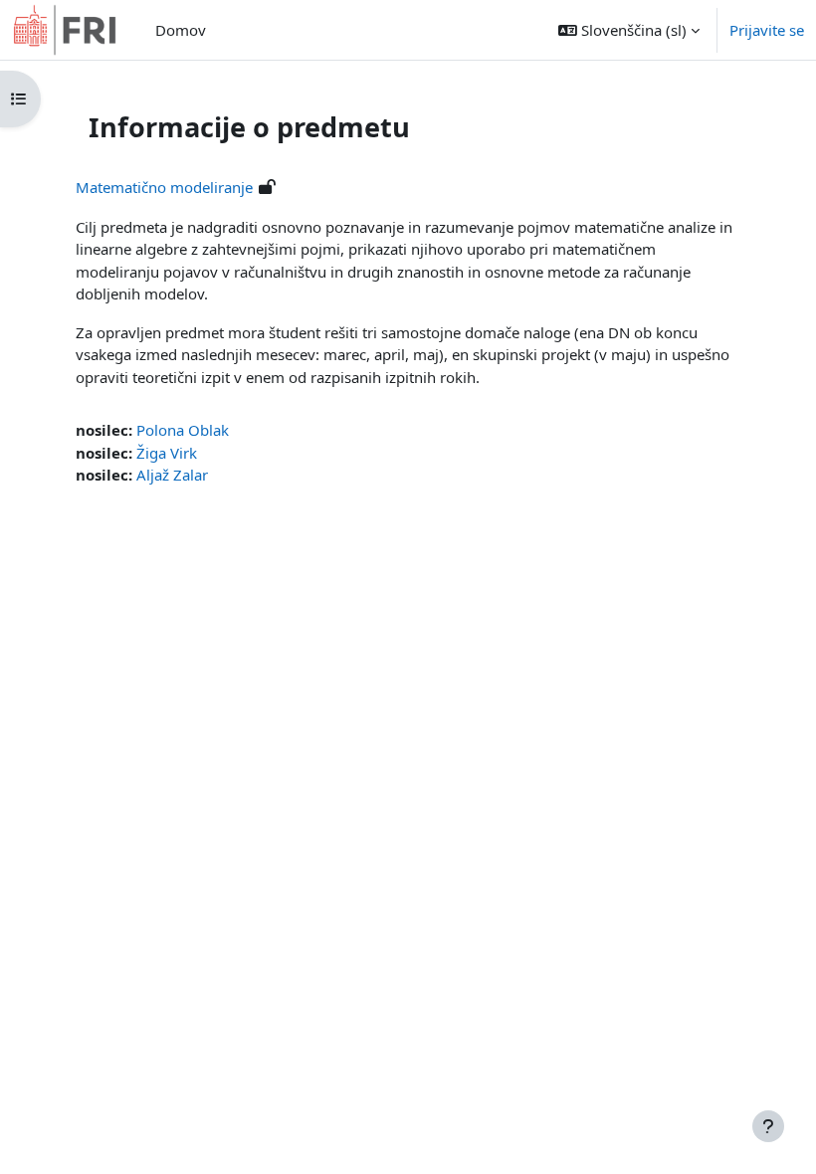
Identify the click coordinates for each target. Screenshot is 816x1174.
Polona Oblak (182, 430)
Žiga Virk (166, 453)
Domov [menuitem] (180, 30)
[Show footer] (768, 1126)
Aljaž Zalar (172, 475)
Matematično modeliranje (164, 187)
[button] (629, 30)
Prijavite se (766, 30)
